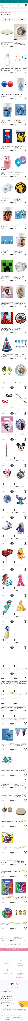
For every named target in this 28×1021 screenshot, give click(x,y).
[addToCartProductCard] (12, 47)
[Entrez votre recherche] (25, 8)
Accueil (2, 12)
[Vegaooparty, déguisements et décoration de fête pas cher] (14, 4)
